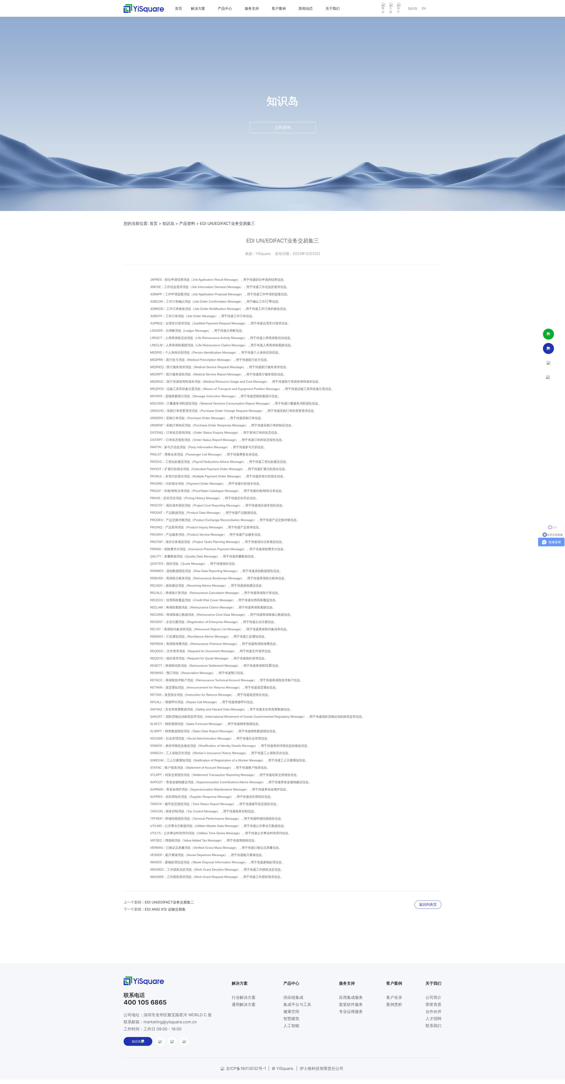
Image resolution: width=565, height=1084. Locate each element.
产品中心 (225, 8)
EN (424, 8)
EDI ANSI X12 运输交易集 (165, 909)
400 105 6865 (145, 1002)
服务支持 (252, 8)
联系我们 (433, 1025)
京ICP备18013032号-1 (246, 1068)
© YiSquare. (283, 1068)
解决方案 (198, 8)
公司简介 (433, 997)
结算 (268, 665)
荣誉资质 (433, 1004)
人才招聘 (433, 1018)
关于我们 (333, 8)
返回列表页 (428, 904)
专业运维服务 (351, 1011)
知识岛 (412, 8)
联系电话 (134, 995)
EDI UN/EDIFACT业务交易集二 (169, 902)
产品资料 (187, 223)
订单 (268, 301)
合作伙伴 (433, 1011)
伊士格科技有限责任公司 (321, 1068)
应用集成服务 (351, 997)
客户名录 (394, 997)
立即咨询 (283, 127)
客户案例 (279, 8)
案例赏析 (394, 1004)
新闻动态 (306, 8)
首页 (178, 8)
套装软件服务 (351, 1004)
